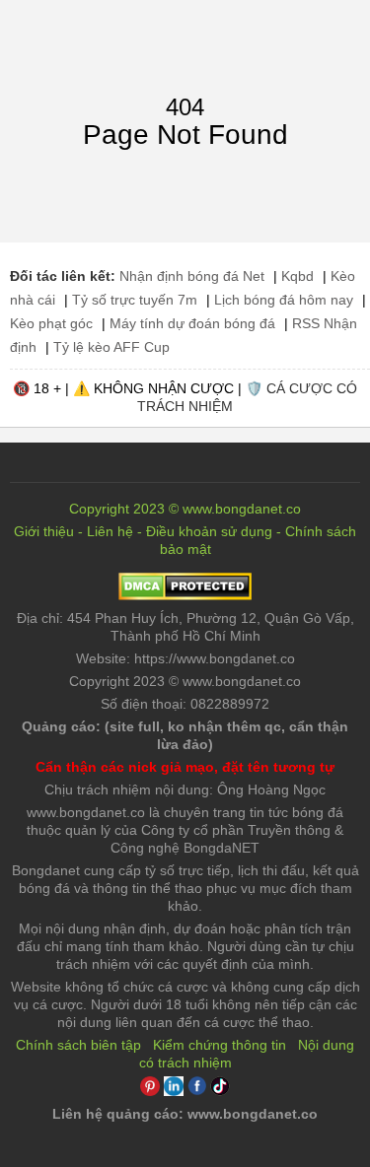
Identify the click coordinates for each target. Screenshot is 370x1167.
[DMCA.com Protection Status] (185, 595)
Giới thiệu (44, 531)
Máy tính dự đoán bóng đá (192, 323)
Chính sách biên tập (78, 1045)
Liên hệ (110, 531)
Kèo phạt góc (51, 323)
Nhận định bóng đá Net (191, 276)
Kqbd (297, 276)
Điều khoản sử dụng (209, 531)
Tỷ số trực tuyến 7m (134, 300)
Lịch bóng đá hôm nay (283, 300)
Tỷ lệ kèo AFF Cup (111, 347)
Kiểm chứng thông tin (219, 1045)
